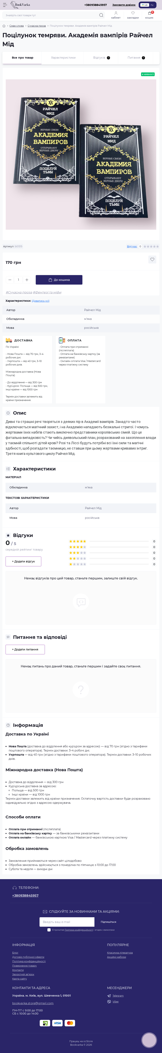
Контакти (18, 970)
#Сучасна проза (19, 292)
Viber (116, 1001)
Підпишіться (108, 921)
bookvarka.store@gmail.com (33, 1003)
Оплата (75, 340)
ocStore (88, 1041)
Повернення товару (24, 965)
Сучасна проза (37, 25)
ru (152, 4)
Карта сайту (19, 978)
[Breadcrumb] (4, 25)
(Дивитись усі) (40, 300)
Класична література (120, 952)
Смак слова (16, 25)
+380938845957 (25, 895)
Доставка (23, 340)
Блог (15, 952)
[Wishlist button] (152, 259)
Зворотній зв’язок (23, 974)
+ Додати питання (25, 649)
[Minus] (10, 280)
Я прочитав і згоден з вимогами (83, 930)
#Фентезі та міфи (47, 292)
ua (145, 4)
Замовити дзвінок (124, 4)
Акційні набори (116, 957)
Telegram (118, 995)
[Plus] (27, 280)
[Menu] (5, 5)
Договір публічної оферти (28, 957)
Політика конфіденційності (79, 930)
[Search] (101, 15)
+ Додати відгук (23, 561)
